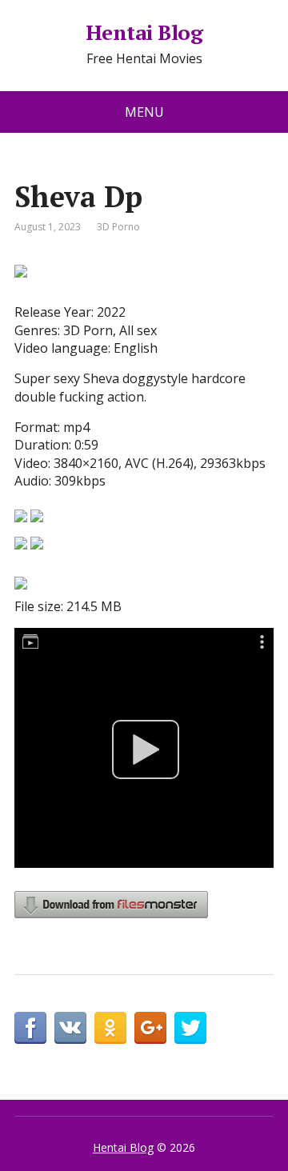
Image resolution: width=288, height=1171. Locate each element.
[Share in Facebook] (30, 1028)
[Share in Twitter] (190, 1028)
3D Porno (118, 227)
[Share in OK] (110, 1028)
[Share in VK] (70, 1028)
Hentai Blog (144, 33)
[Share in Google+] (150, 1028)
